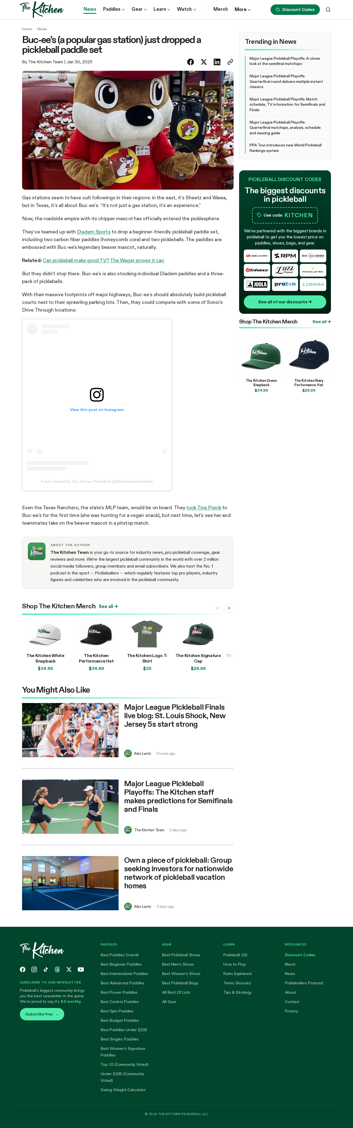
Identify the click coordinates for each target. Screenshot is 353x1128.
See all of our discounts (285, 301)
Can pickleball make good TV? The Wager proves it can (103, 260)
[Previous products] (217, 608)
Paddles (112, 9)
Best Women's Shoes (181, 973)
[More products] (229, 608)
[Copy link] (230, 62)
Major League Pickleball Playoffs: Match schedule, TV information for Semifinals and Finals (287, 104)
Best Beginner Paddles (121, 964)
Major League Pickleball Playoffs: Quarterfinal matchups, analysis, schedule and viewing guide (285, 127)
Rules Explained (237, 973)
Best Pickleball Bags (180, 982)
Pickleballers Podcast (304, 982)
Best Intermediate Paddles (124, 973)
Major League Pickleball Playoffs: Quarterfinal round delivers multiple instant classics (286, 81)
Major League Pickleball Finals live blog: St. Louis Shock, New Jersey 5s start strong (175, 715)
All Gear (169, 1001)
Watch (184, 9)
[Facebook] (22, 969)
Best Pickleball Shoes (181, 954)
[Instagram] (34, 969)
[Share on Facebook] (190, 62)
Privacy (291, 1011)
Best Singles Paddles (120, 1039)
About (290, 992)
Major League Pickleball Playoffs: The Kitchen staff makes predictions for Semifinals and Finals (178, 796)
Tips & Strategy (237, 992)
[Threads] (57, 969)
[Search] (328, 10)
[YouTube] (81, 969)
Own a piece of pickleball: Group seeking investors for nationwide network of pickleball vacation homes (178, 872)
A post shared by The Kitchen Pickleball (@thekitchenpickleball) (97, 481)
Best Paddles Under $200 (124, 1029)
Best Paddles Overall (119, 954)
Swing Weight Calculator (123, 1089)
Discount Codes (298, 9)
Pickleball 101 (235, 954)
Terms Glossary (237, 982)
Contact (292, 1001)
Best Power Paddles (119, 992)
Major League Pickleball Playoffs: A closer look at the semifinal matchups (285, 61)
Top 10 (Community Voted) (124, 1064)
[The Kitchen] (53, 950)
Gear (137, 9)
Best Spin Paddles (117, 1011)
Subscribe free (42, 1014)
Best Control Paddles (120, 1001)
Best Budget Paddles (120, 1020)
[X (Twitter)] (69, 969)
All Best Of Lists (176, 992)
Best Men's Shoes (178, 964)
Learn (160, 9)
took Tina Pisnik (203, 508)
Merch (220, 9)
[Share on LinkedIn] (217, 62)
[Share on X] (203, 62)
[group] (128, 645)
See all (108, 606)
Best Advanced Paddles (122, 982)
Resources (296, 944)
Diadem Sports (93, 232)
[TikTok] (46, 969)
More (241, 9)
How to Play (234, 964)
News (90, 9)
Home (27, 29)
